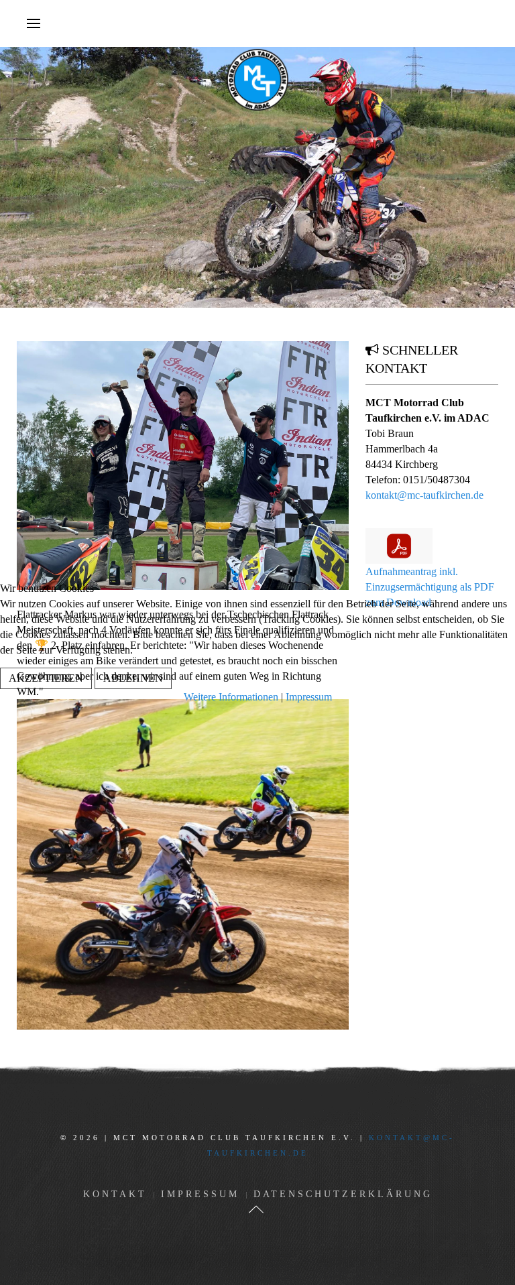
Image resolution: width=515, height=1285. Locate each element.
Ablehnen (133, 678)
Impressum (309, 696)
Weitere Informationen (231, 696)
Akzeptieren (46, 678)
